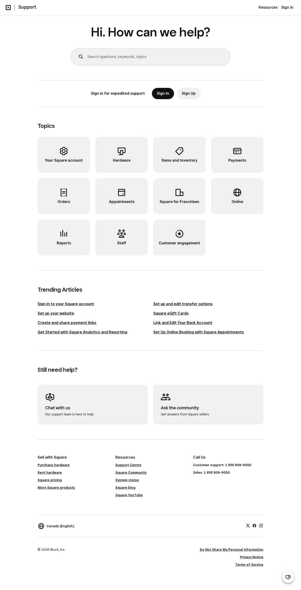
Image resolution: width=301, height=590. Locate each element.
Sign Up (189, 93)
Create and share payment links (67, 322)
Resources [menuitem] (268, 7)
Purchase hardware (54, 465)
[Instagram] (261, 525)
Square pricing (50, 480)
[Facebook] (254, 525)
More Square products (56, 487)
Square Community (131, 472)
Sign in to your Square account (66, 304)
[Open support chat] (288, 577)
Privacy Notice (251, 557)
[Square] (8, 7)
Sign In (287, 7)
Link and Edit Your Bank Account (182, 322)
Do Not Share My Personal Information (231, 549)
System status (127, 480)
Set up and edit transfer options (183, 304)
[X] (248, 525)
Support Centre (128, 465)
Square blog (125, 487)
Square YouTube (129, 495)
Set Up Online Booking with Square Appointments (198, 332)
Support (27, 7)
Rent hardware (50, 472)
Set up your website (56, 313)
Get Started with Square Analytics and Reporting (82, 332)
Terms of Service (249, 565)
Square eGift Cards (171, 313)
